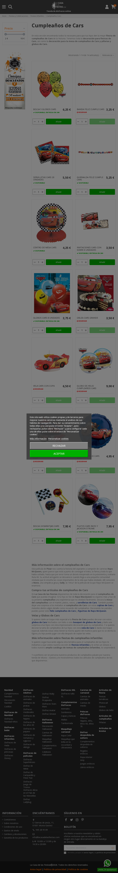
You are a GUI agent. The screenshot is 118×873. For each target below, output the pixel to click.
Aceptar (59, 453)
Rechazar (59, 445)
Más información (38, 438)
